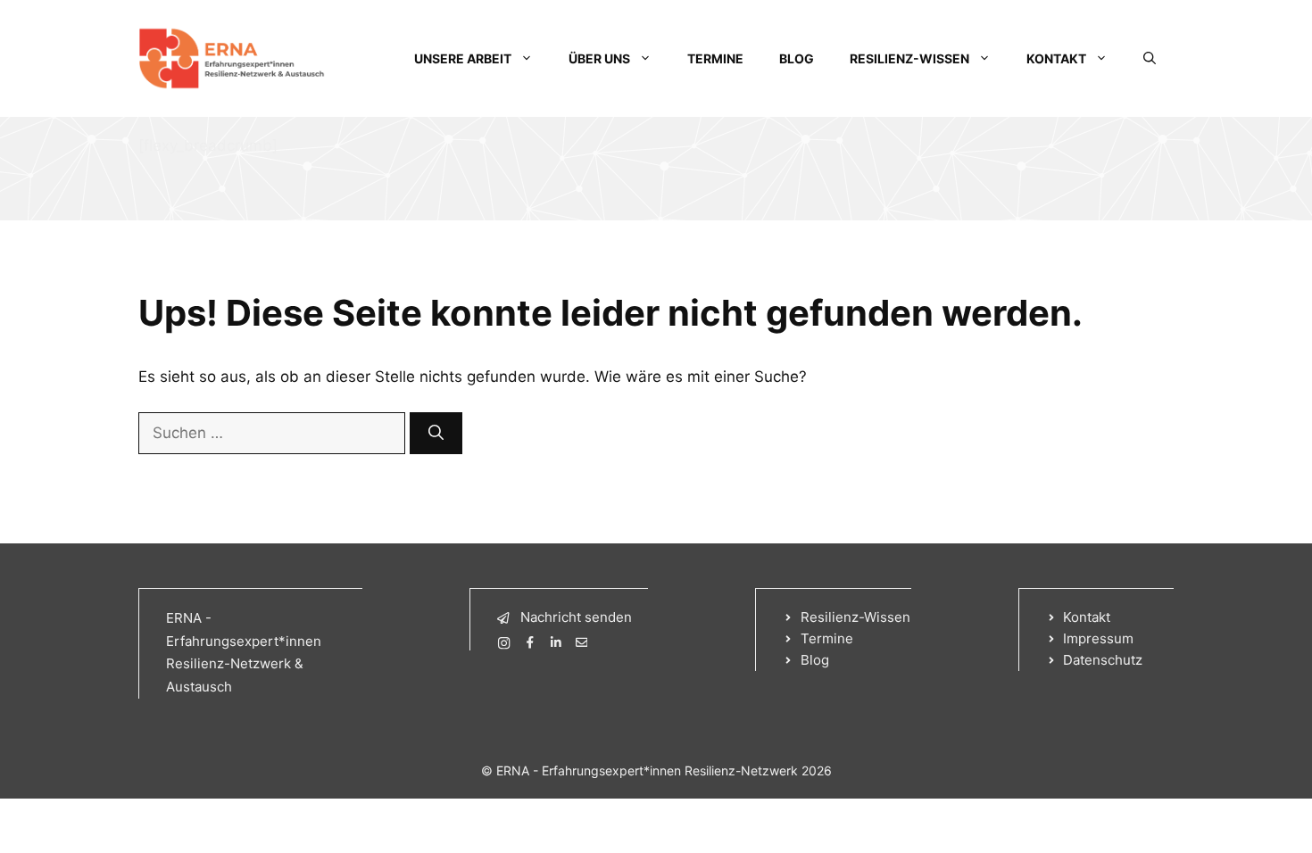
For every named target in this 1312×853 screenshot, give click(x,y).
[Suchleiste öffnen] (1149, 59)
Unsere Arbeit (462, 58)
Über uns (599, 58)
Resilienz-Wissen (909, 58)
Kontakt (1056, 58)
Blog (796, 58)
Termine (715, 58)
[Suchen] (436, 433)
